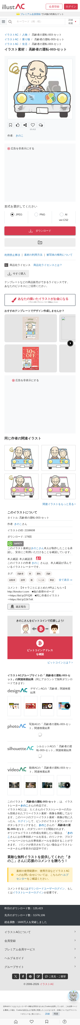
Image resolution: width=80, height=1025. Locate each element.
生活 (24, 43)
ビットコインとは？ (59, 662)
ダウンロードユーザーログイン (46, 888)
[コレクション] (46, 1022)
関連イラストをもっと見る (59, 504)
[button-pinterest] (30, 976)
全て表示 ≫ (66, 579)
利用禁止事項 (12, 254)
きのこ (19, 135)
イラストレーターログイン (28, 892)
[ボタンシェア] (25, 125)
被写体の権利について (60, 254)
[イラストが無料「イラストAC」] (13, 6)
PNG (42, 214)
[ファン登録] (31, 1022)
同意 (56, 1014)
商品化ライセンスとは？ (47, 264)
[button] (54, 6)
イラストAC (11, 34)
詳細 (47, 1014)
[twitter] (15, 976)
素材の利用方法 (33, 254)
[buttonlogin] (10, 22)
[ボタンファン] (32, 125)
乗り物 (26, 39)
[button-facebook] (23, 976)
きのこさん (37, 548)
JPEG (19, 214)
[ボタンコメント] (40, 125)
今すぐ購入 (19, 273)
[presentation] (70, 343)
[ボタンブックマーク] (10, 125)
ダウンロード (43, 230)
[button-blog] (38, 976)
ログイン (23, 821)
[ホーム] (16, 1022)
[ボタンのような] (17, 125)
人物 (24, 34)
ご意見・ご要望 (57, 976)
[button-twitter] (15, 976)
